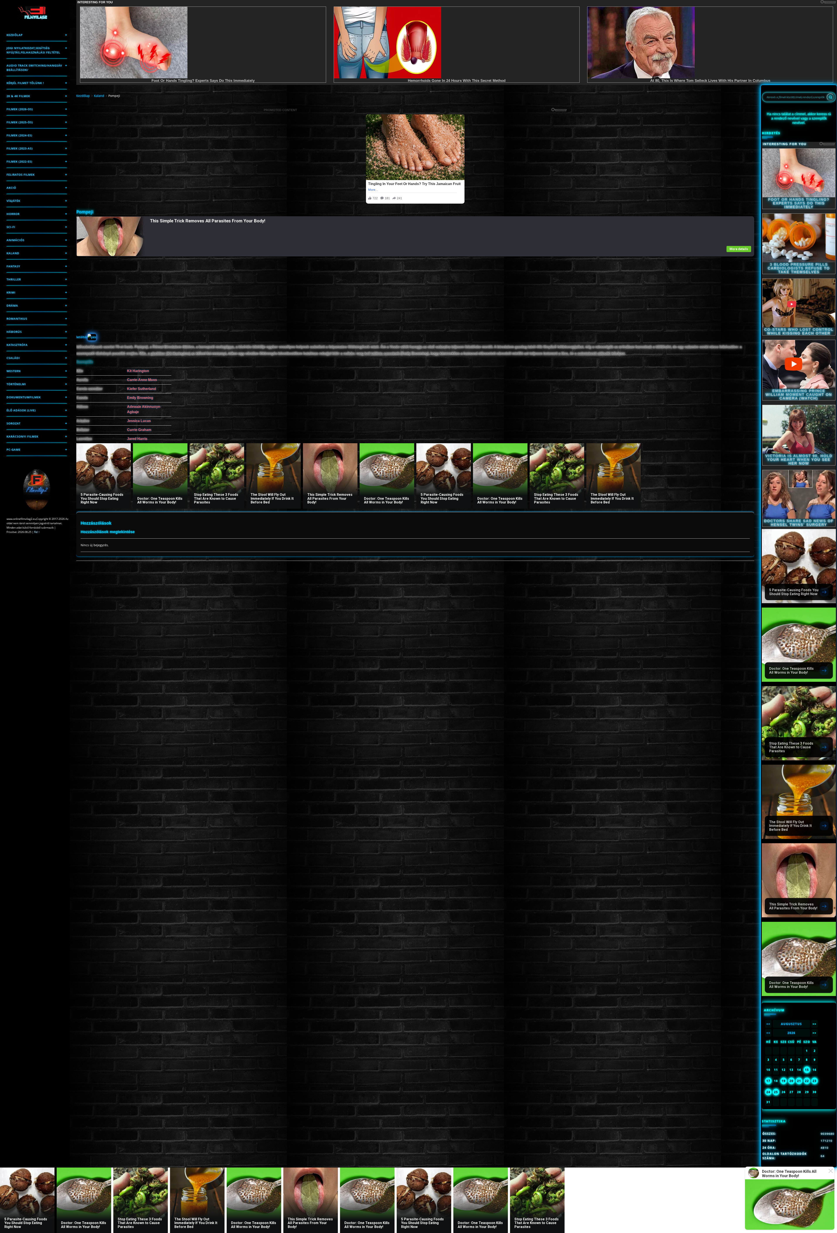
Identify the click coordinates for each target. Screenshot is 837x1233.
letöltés (82, 337)
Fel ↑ (37, 532)
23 (815, 1081)
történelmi (16, 384)
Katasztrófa (17, 345)
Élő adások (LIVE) (21, 410)
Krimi (11, 292)
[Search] (830, 97)
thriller (14, 279)
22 (807, 1081)
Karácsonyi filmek (22, 436)
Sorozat (13, 423)
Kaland (13, 253)
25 (776, 1092)
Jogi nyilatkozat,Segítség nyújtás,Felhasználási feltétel (33, 50)
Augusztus (791, 1024)
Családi (13, 358)
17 (768, 1081)
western (14, 371)
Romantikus (17, 319)
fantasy (13, 266)
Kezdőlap (15, 35)
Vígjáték (13, 201)
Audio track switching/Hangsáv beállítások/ (34, 68)
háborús (14, 332)
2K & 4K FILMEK (18, 96)
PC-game (13, 450)
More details (739, 249)
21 (799, 1081)
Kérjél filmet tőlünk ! (25, 83)
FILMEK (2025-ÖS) (20, 122)
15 (807, 1070)
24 (768, 1092)
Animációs (15, 240)
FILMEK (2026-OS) (20, 109)
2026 (791, 1033)
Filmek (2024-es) (19, 135)
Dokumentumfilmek (24, 397)
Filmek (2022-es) (19, 161)
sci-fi (11, 227)
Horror (13, 214)
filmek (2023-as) (20, 148)
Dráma (12, 305)
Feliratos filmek (21, 175)
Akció (11, 188)
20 (791, 1081)
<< (768, 1024)
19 (784, 1081)
